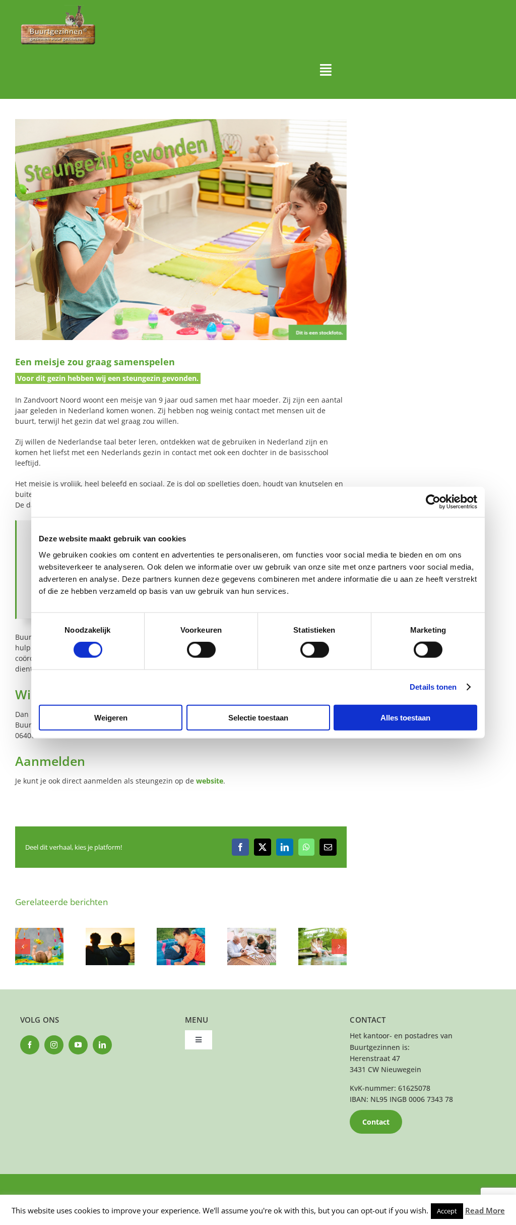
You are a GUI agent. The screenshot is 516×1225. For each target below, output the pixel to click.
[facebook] (29, 1044)
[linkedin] (102, 1044)
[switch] (201, 650)
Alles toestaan (405, 717)
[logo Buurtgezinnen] (58, 8)
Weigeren (110, 717)
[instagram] (53, 1044)
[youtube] (78, 1044)
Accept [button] (447, 1210)
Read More (485, 1210)
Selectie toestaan (258, 717)
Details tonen (433, 687)
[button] (22, 946)
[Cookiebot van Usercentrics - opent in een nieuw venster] (433, 502)
